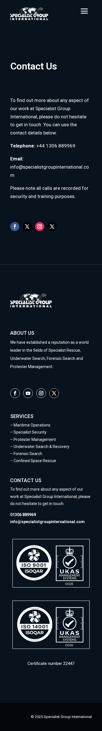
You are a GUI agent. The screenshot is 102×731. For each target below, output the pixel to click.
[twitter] (27, 226)
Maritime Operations (32, 425)
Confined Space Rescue (35, 460)
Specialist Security (30, 432)
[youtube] (28, 393)
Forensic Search (28, 453)
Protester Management (34, 439)
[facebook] (14, 226)
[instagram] (39, 226)
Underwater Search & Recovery (41, 446)
